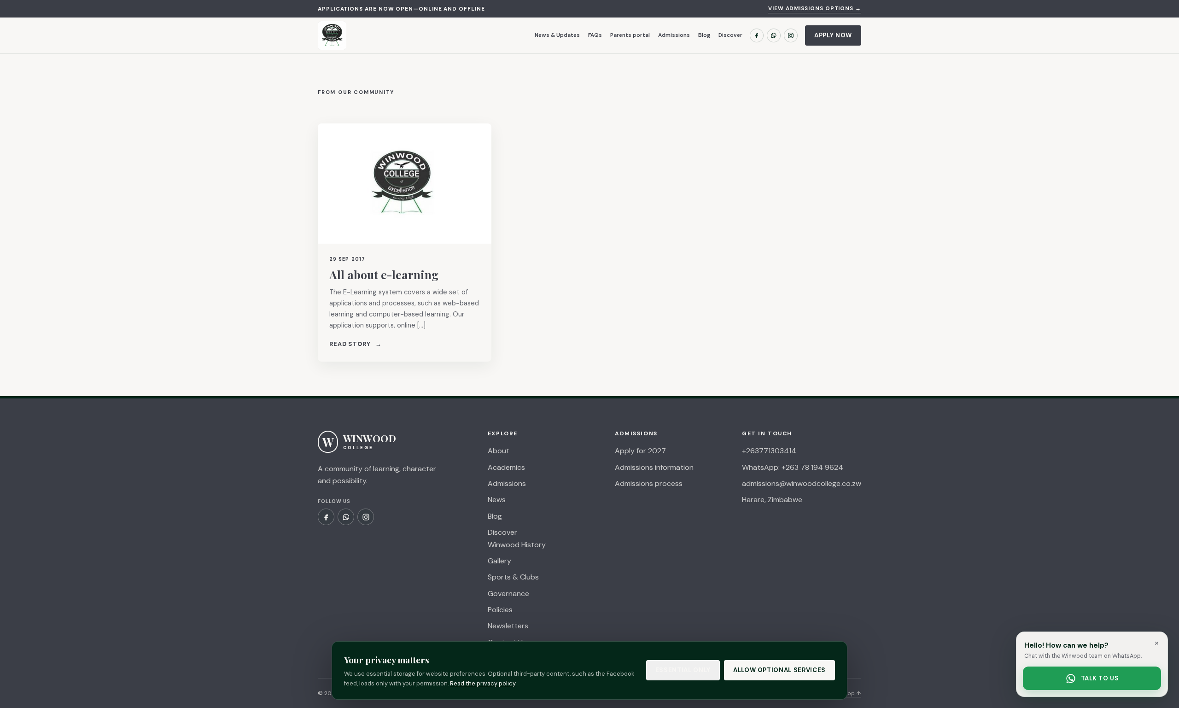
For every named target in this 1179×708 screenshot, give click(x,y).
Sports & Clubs (513, 577)
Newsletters (508, 626)
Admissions (674, 35)
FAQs (595, 35)
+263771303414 (769, 451)
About (498, 451)
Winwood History (517, 545)
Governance (508, 593)
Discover (730, 35)
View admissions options (814, 8)
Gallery (499, 561)
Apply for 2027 (640, 451)
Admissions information (654, 467)
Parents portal (630, 35)
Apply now (833, 35)
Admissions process (649, 483)
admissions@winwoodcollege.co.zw (801, 483)
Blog (704, 35)
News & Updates (557, 35)
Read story (355, 344)
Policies (500, 609)
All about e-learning (383, 274)
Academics (506, 467)
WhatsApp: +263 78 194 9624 (792, 467)
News (497, 499)
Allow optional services (779, 670)
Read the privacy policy (482, 683)
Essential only (683, 670)
